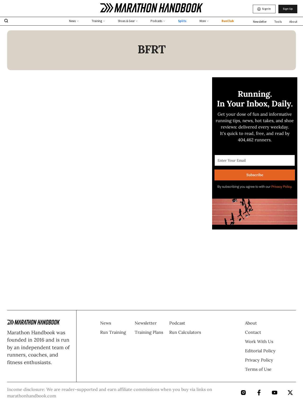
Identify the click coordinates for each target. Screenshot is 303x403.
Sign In (266, 9)
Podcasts (156, 21)
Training (97, 21)
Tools (278, 22)
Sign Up (288, 9)
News (72, 21)
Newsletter (260, 22)
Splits (182, 21)
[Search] (6, 21)
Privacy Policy (281, 186)
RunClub (228, 21)
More (203, 21)
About (293, 22)
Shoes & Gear (126, 21)
